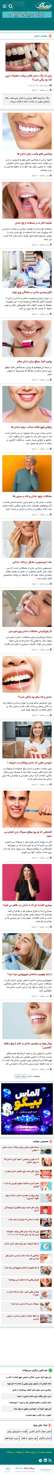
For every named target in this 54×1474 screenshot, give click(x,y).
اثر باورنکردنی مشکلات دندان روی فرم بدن (30, 631)
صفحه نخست (45, 1452)
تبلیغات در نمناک (14, 1452)
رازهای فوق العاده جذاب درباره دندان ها (31, 427)
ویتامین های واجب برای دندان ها (34, 154)
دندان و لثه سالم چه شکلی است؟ (35, 697)
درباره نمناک (30, 1452)
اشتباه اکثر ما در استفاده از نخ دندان (33, 223)
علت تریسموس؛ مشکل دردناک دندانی (32, 562)
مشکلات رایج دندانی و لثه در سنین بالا (32, 496)
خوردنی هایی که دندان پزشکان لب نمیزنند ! (29, 763)
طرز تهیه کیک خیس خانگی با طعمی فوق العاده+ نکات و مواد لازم (28, 1377)
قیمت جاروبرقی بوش (16, 1431)
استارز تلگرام (45, 1438)
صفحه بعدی (21, 1076)
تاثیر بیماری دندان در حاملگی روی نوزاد (32, 292)
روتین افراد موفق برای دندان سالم (34, 361)
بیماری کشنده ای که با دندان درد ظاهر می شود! (27, 905)
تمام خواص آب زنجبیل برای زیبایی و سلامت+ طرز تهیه (29, 1383)
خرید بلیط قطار (11, 1438)
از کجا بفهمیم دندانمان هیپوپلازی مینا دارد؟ (29, 974)
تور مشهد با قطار (29, 1438)
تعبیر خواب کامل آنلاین (40, 1431)
